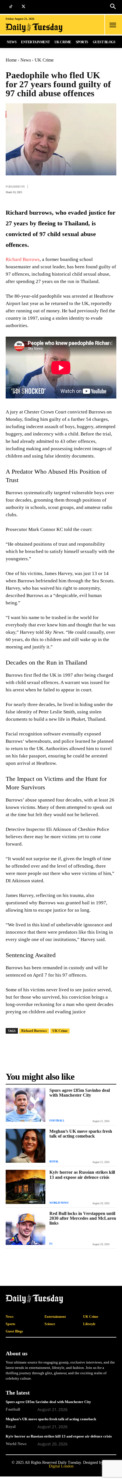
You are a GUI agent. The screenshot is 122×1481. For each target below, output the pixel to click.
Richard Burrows (23, 259)
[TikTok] (11, 7)
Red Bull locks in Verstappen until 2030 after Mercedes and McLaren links (82, 1218)
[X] (23, 7)
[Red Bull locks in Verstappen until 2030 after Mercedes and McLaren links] (25, 1228)
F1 (50, 1243)
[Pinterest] (84, 188)
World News (58, 1202)
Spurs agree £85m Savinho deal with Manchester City (79, 1092)
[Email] (97, 188)
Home (11, 60)
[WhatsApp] (71, 188)
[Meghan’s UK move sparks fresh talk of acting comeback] (25, 1146)
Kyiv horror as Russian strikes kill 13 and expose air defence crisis (82, 1174)
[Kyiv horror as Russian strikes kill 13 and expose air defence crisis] (25, 1187)
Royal (54, 1161)
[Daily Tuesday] (41, 27)
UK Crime (44, 60)
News (25, 60)
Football (56, 1120)
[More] (110, 188)
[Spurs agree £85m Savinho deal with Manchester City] (25, 1105)
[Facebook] (45, 188)
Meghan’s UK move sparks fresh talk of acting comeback (80, 1133)
